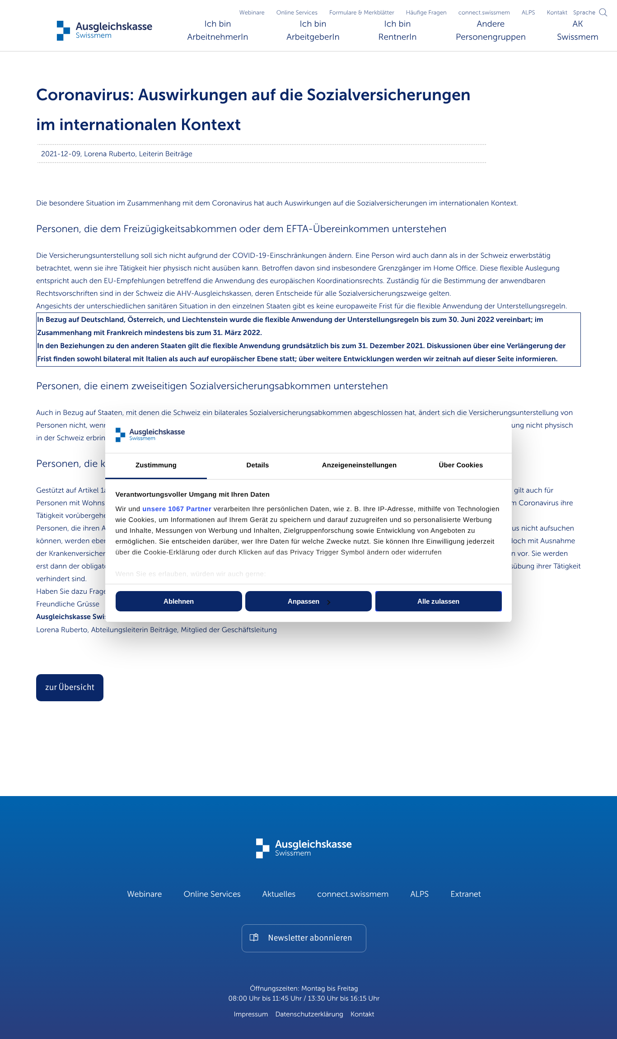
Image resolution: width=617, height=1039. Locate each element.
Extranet (465, 894)
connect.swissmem (484, 12)
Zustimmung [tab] (156, 465)
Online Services (297, 12)
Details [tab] (258, 465)
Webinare (252, 12)
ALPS (528, 12)
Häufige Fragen (426, 12)
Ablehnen (179, 601)
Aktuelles (278, 894)
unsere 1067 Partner (176, 509)
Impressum (251, 1014)
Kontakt (557, 12)
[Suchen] (603, 12)
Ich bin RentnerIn (397, 30)
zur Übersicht (69, 688)
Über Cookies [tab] (461, 465)
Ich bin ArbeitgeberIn (312, 30)
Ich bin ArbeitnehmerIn (217, 30)
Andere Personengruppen (491, 30)
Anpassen (303, 601)
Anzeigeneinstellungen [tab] (359, 465)
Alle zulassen (438, 601)
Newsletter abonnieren (310, 938)
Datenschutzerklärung (309, 1014)
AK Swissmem (577, 30)
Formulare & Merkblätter (361, 12)
